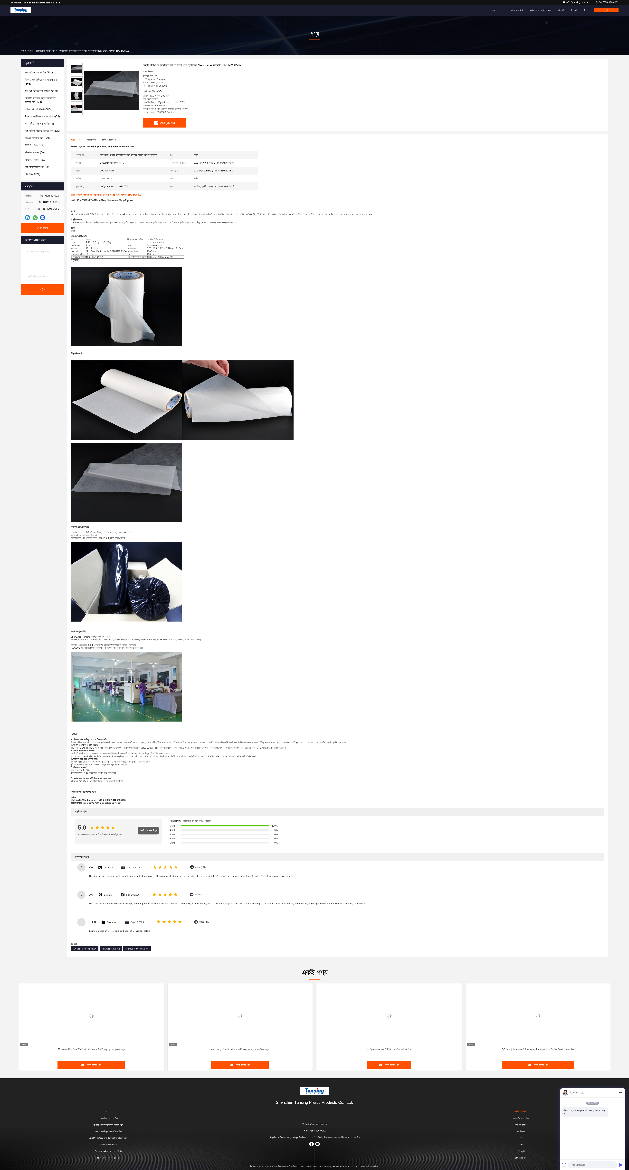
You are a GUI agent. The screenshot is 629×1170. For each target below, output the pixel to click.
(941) (39, 72)
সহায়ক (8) (199, 894)
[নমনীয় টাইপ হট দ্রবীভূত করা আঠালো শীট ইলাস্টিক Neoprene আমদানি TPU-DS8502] (111, 90)
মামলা (521, 1144)
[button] (24, 1023)
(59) (35, 152)
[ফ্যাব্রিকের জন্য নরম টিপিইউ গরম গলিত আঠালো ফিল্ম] (240, 1015)
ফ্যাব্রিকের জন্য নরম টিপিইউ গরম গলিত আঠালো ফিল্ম (240, 1049)
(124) (40, 100)
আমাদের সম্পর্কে (517, 10)
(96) (42, 90)
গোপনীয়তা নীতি (521, 1157)
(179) (37, 138)
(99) (37, 167)
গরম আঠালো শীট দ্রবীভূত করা (136, 948)
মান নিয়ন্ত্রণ (521, 1131)
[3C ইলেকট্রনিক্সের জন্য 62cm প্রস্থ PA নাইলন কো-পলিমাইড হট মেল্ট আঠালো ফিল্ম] (389, 1015)
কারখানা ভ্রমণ (520, 1125)
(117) (34, 145)
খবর (520, 1138)
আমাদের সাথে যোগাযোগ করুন (540, 10)
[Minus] (621, 1093)
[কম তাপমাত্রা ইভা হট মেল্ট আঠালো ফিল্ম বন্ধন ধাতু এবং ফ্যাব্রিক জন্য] (91, 1015)
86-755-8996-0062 (608, 2)
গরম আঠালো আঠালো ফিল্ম (45, 51)
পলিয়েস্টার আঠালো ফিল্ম (111, 948)
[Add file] (564, 1164)
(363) (41, 81)
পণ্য (502, 10)
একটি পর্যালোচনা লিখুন (148, 830)
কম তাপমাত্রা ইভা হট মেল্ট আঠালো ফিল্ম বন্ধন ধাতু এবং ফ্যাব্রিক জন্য (91, 1049)
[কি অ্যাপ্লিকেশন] (35, 217)
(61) (35, 159)
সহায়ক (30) (204, 922)
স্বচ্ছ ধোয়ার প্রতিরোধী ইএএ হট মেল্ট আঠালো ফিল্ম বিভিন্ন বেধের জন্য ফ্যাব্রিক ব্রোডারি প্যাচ (538, 1049)
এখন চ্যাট (42, 228)
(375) (42, 130)
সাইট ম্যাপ (521, 1151)
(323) (38, 109)
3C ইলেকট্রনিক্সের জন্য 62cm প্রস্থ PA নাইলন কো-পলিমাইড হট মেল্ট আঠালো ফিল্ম (389, 1049)
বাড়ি (493, 10)
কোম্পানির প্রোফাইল (521, 1118)
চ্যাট (606, 10)
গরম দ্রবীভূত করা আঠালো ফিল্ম (84, 948)
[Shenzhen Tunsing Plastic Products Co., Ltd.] (20, 10)
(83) (40, 123)
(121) (32, 174)
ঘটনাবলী (561, 10)
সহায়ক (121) (200, 867)
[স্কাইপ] (27, 218)
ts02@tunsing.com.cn (577, 2)
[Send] (620, 1164)
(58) (42, 116)
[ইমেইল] (42, 218)
